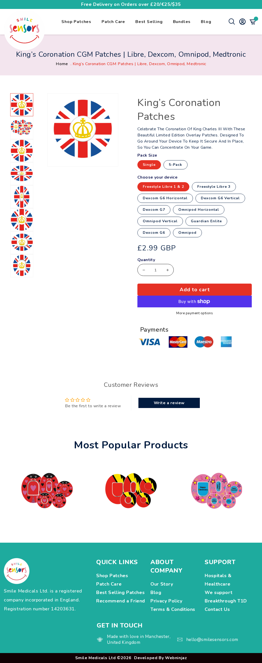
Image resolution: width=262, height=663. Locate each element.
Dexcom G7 (154, 209)
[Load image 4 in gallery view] (21, 173)
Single (149, 164)
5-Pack (175, 164)
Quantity (146, 260)
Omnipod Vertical (160, 221)
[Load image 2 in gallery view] (21, 127)
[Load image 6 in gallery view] (21, 219)
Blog (206, 22)
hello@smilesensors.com (212, 640)
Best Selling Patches (120, 592)
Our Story (161, 584)
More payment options (194, 313)
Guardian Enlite (206, 221)
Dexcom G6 (154, 232)
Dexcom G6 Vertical (220, 198)
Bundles (182, 22)
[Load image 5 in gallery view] (21, 196)
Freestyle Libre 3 (214, 186)
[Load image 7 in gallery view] (21, 242)
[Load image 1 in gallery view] (21, 104)
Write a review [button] (169, 403)
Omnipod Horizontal (198, 209)
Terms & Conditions (172, 609)
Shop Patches (76, 22)
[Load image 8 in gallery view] (21, 265)
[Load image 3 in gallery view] (21, 150)
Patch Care (113, 22)
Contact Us (217, 609)
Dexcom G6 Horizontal (165, 198)
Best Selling (149, 22)
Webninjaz (176, 658)
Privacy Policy (166, 601)
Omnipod (187, 232)
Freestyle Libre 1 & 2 (163, 186)
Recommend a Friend (120, 601)
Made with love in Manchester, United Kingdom (138, 639)
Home (62, 64)
